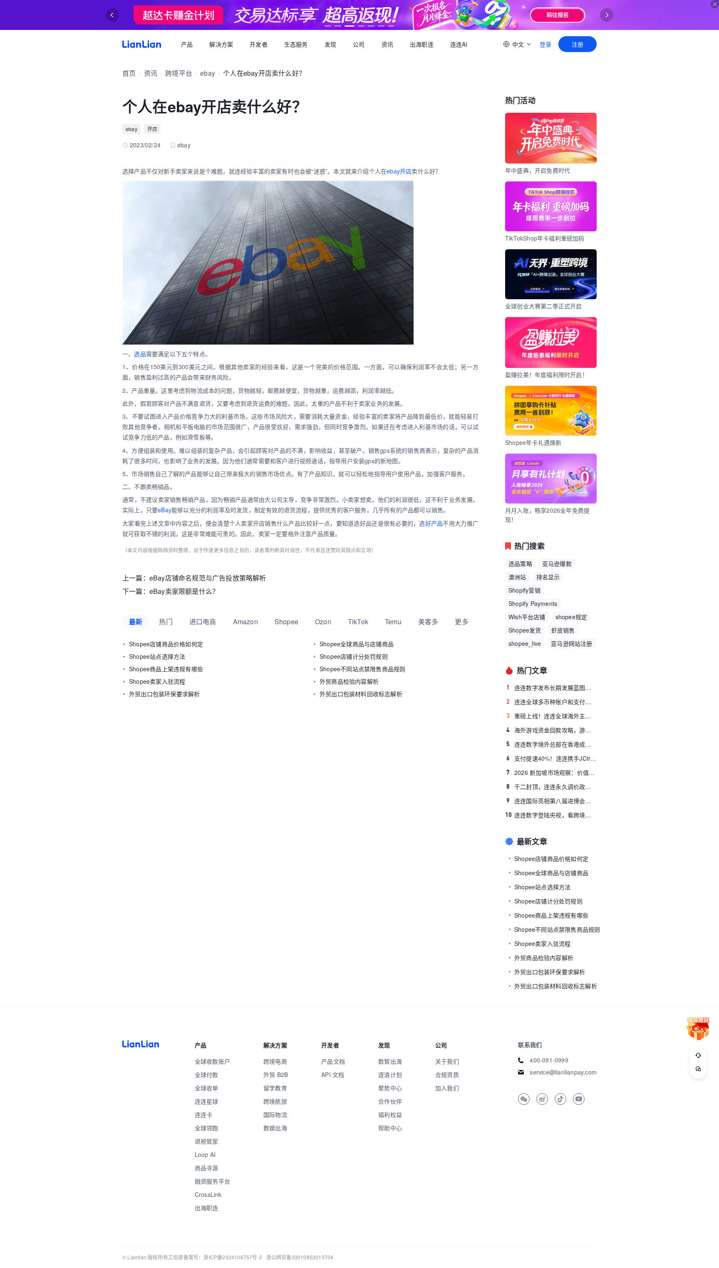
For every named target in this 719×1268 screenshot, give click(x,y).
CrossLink (208, 1194)
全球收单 (206, 1088)
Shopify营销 (524, 590)
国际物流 (275, 1114)
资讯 (387, 44)
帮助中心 (390, 1128)
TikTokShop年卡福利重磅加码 (545, 238)
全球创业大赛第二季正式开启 (543, 306)
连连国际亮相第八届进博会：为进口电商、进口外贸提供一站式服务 (551, 801)
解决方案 (221, 44)
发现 (330, 44)
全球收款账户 (212, 1061)
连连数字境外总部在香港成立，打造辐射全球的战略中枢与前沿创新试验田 (551, 744)
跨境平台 (178, 73)
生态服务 (296, 44)
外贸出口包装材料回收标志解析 (361, 694)
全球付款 (206, 1074)
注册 (577, 44)
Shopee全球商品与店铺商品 (357, 644)
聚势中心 (390, 1088)
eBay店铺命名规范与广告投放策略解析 (207, 578)
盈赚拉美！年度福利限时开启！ (546, 374)
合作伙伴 (390, 1101)
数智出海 (390, 1061)
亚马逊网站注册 (571, 643)
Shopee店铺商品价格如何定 (166, 644)
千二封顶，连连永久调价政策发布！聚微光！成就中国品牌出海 (551, 786)
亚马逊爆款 (557, 563)
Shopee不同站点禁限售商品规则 (362, 669)
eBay (164, 510)
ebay (207, 73)
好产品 (434, 523)
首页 (141, 44)
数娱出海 (275, 1128)
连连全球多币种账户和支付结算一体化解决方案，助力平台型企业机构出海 (551, 701)
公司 (358, 44)
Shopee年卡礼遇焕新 (533, 442)
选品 (140, 354)
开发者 (259, 44)
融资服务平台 (212, 1181)
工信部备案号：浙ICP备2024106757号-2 (215, 1257)
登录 (545, 44)
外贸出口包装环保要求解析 (164, 694)
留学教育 (275, 1088)
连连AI (459, 44)
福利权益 (390, 1114)
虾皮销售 (563, 630)
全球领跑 (206, 1128)
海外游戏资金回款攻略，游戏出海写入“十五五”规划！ (551, 730)
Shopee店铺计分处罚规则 (354, 656)
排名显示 (548, 577)
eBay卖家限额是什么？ (184, 591)
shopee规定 (571, 617)
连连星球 (206, 1101)
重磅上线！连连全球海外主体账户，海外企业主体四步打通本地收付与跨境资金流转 (551, 716)
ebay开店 (399, 171)
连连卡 (204, 1114)
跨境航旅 (275, 1101)
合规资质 (447, 1074)
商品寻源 (206, 1168)
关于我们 (447, 1061)
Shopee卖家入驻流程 (157, 681)
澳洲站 (517, 577)
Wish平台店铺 (526, 617)
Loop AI (205, 1154)
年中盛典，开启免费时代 (537, 170)
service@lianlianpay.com (563, 1072)
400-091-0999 (549, 1060)
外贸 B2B (275, 1074)
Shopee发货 (524, 630)
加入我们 (447, 1088)
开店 (152, 128)
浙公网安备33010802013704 (300, 1257)
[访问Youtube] (579, 1099)
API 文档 (332, 1074)
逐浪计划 (390, 1074)
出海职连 (422, 44)
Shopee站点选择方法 (157, 656)
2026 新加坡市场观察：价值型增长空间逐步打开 (551, 772)
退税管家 (206, 1141)
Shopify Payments (532, 603)
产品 (187, 44)
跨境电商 (275, 1061)
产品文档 (333, 1061)
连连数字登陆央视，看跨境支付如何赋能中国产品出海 (551, 815)
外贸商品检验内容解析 (349, 681)
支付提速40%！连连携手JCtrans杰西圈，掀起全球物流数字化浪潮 (551, 758)
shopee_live (524, 643)
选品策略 (520, 563)
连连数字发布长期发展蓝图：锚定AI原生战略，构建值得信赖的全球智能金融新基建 (551, 687)
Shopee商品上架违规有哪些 (166, 669)
